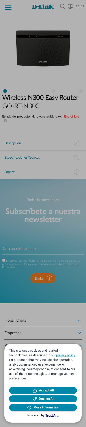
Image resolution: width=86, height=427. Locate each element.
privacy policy (65, 355)
